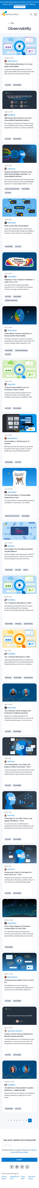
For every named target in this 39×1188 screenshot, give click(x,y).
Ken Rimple (10, 761)
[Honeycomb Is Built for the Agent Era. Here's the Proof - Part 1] (19, 854)
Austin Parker (11, 222)
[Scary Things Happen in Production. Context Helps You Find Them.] (19, 908)
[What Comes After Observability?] (19, 208)
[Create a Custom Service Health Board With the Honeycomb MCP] (19, 1016)
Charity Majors (11, 276)
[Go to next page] (30, 1120)
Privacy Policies (23, 1152)
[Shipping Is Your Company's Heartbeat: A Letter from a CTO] (19, 261)
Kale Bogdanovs (12, 61)
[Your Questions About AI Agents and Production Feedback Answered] (19, 692)
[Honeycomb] (10, 14)
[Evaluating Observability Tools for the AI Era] (19, 962)
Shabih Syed (11, 169)
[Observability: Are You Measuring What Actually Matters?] (19, 531)
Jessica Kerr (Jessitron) (14, 1031)
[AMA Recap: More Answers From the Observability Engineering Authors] (19, 100)
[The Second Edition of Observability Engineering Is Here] (19, 477)
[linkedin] (17, 1167)
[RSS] (27, 1167)
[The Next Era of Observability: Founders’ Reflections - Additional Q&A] (19, 1070)
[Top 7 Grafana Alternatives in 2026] (19, 639)
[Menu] (35, 14)
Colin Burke (10, 546)
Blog (12, 23)
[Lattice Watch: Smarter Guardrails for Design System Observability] (19, 315)
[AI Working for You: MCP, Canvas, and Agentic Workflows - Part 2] (19, 800)
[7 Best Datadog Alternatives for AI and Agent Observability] (19, 46)
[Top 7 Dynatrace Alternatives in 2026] (19, 585)
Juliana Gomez (12, 330)
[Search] (31, 14)
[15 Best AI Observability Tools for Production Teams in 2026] (19, 369)
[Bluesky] (12, 1167)
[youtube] (22, 1167)
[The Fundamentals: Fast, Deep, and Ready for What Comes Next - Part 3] (19, 746)
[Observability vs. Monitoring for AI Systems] (19, 423)
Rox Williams (11, 115)
